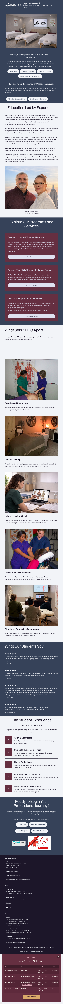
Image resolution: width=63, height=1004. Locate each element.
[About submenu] (27, 7)
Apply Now (13, 71)
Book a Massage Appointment (30, 76)
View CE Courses (45, 71)
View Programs (32, 257)
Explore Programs (28, 71)
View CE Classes (31, 285)
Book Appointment (31, 316)
